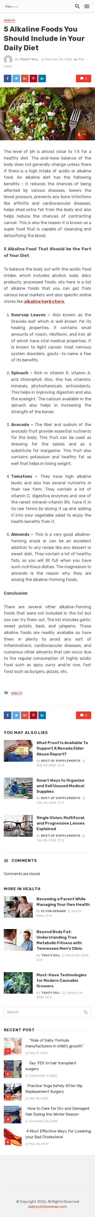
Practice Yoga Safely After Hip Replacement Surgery (53, 1088)
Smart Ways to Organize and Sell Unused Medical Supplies (60, 786)
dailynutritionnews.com (47, 1207)
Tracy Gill (29, 59)
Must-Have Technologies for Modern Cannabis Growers (61, 980)
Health (9, 20)
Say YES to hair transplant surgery (50, 1066)
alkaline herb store (44, 301)
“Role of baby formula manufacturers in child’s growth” (54, 1043)
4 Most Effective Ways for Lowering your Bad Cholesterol (58, 1134)
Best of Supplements (60, 760)
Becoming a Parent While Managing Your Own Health (63, 901)
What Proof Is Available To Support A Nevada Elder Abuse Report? (62, 748)
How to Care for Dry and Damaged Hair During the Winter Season (57, 1111)
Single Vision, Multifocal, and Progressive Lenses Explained (60, 823)
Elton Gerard (53, 911)
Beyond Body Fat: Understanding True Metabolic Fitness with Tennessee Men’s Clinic (59, 940)
